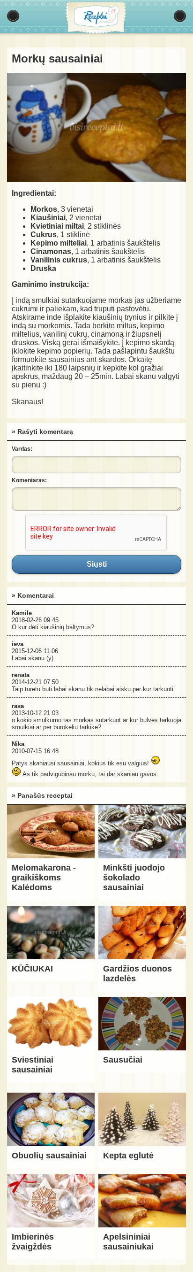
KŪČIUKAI (32, 968)
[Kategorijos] (13, 16)
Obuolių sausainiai (49, 1155)
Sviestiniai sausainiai (32, 1064)
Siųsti (96, 564)
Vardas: (22, 449)
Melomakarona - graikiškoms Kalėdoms (44, 877)
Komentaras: (29, 480)
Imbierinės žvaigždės (33, 1241)
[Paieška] (180, 16)
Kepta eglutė (128, 1155)
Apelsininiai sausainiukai (128, 1241)
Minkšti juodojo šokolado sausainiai (134, 877)
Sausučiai (122, 1059)
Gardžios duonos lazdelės (137, 973)
